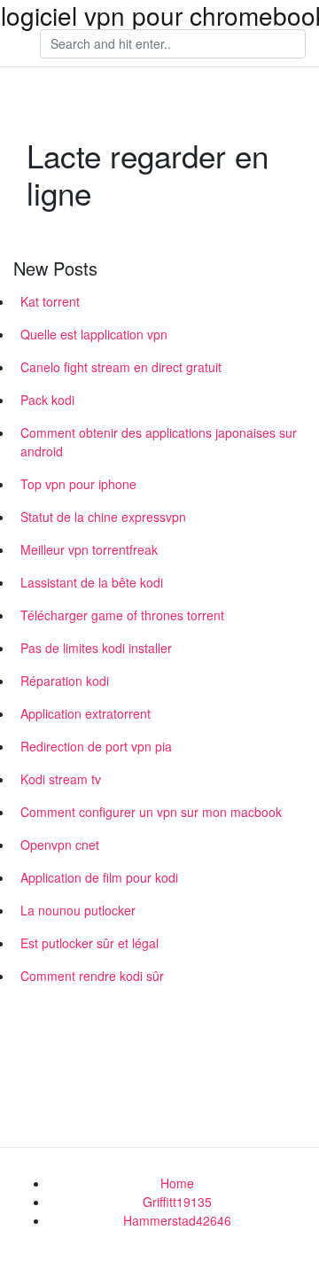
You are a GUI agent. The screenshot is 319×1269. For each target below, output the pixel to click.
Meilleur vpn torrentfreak (89, 549)
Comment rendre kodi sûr (92, 976)
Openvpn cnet (59, 844)
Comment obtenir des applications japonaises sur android (158, 442)
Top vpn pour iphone (78, 484)
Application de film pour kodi (99, 877)
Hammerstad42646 (177, 1220)
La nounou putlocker (78, 910)
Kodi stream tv (60, 779)
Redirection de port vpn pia (96, 746)
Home (177, 1183)
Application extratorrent (85, 713)
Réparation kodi (64, 680)
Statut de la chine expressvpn (103, 517)
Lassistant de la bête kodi (91, 582)
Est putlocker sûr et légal (89, 943)
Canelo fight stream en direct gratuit (121, 367)
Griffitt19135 (177, 1202)
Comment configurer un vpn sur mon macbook (151, 812)
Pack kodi (47, 400)
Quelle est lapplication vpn (93, 334)
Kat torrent (50, 301)
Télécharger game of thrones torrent (122, 615)
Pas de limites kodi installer (96, 648)
